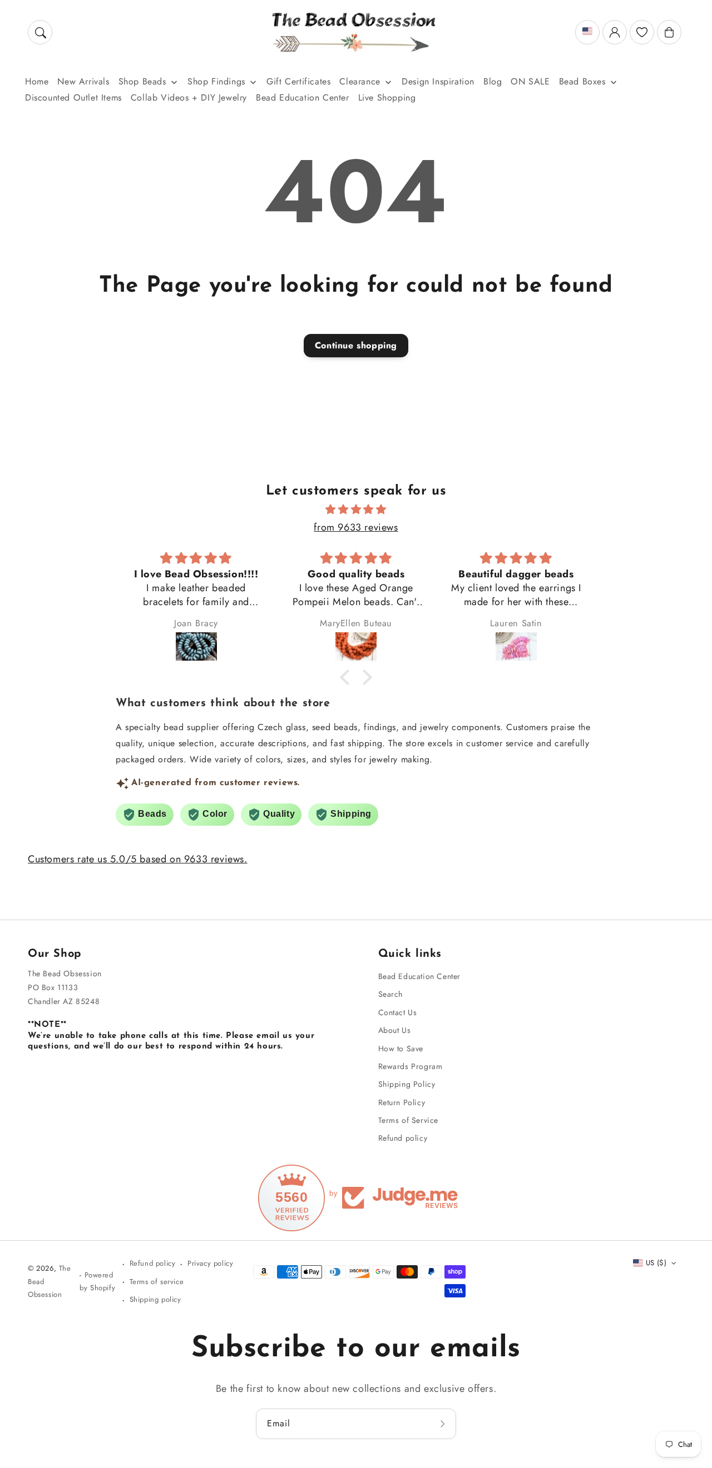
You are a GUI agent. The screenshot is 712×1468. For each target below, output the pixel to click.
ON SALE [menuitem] (530, 81)
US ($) (656, 1262)
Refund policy (403, 1138)
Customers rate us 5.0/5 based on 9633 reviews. (138, 859)
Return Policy (402, 1102)
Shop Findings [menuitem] (216, 81)
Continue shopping (356, 345)
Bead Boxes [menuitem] (582, 81)
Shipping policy (155, 1299)
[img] (356, 509)
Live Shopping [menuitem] (387, 97)
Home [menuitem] (36, 81)
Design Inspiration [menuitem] (438, 81)
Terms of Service (408, 1120)
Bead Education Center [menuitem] (302, 97)
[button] (40, 32)
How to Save (401, 1048)
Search (390, 994)
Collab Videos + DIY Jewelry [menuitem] (189, 97)
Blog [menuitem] (492, 81)
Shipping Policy (407, 1084)
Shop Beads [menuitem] (142, 81)
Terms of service (157, 1281)
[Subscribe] (444, 1424)
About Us (394, 1030)
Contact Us (397, 1012)
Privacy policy (210, 1263)
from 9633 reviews (356, 527)
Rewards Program (410, 1066)
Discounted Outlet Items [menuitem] (73, 97)
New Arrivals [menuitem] (83, 81)
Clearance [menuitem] (359, 81)
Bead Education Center (419, 976)
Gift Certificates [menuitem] (298, 81)
